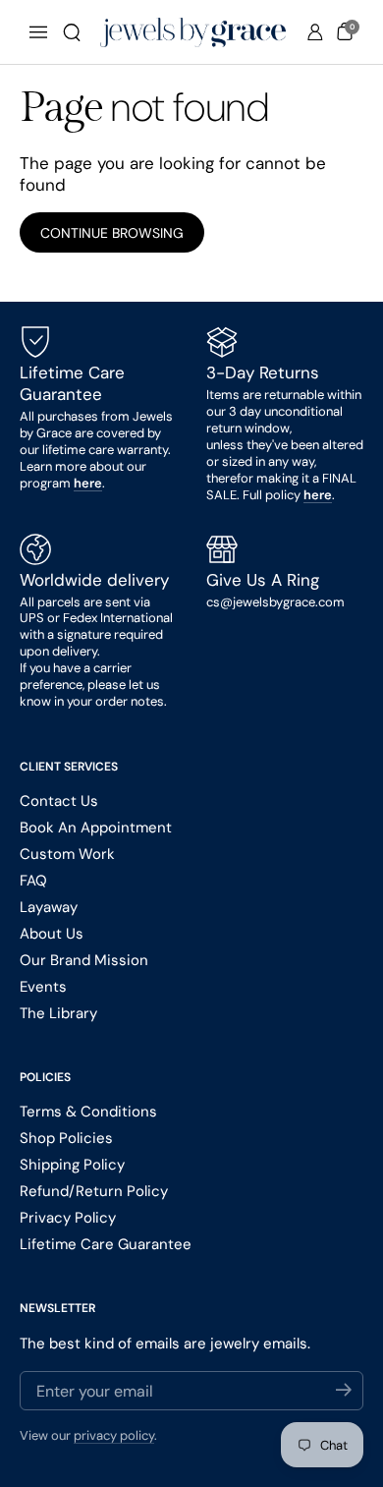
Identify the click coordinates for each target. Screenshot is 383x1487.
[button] (72, 32)
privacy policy (114, 1435)
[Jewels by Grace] (193, 32)
